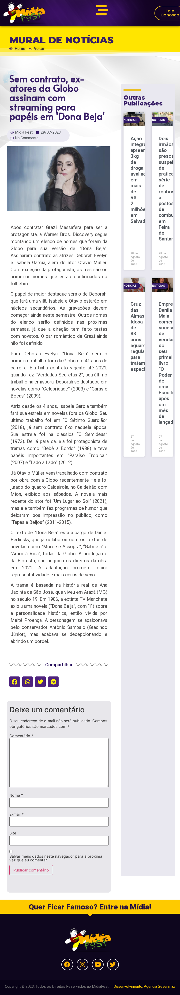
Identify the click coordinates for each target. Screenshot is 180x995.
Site (12, 833)
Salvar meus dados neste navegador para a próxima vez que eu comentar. (55, 858)
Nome (16, 795)
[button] (14, 681)
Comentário (21, 736)
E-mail (16, 814)
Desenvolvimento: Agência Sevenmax (144, 986)
